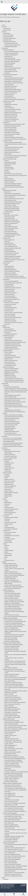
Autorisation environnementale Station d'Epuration (14, 77)
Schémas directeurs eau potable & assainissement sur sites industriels (16, 407)
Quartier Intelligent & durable (8, 441)
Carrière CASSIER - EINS (9, 591)
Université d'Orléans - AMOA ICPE (11, 839)
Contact (3, 877)
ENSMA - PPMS (8, 768)
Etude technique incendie (9, 218)
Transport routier (8, 471)
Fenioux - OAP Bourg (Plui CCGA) (11, 801)
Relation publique (6, 327)
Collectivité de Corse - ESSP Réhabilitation (13, 766)
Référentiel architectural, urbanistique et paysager (14, 381)
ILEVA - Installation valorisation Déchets (12, 606)
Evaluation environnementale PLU (11, 54)
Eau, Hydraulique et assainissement (10, 74)
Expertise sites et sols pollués (10, 120)
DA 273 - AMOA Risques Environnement (12, 819)
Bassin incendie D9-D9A (9, 229)
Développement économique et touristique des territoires (15, 342)
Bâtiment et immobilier (7, 472)
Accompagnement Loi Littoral (10, 365)
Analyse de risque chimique (10, 314)
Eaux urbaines (7, 537)
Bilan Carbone (7, 172)
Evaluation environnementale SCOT (11, 53)
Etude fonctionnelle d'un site (10, 419)
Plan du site (12, 884)
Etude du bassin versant (9, 94)
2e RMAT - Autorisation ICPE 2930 (11, 565)
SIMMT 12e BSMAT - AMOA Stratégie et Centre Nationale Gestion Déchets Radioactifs (16, 870)
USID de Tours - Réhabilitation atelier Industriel (13, 875)
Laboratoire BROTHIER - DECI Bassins (12, 826)
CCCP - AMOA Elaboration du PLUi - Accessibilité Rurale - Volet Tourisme (16, 790)
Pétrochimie (7, 545)
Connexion (24, 884)
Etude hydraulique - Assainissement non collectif (14, 82)
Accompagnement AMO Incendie (11, 226)
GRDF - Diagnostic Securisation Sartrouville (13, 857)
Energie (4, 499)
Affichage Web (23, 885)
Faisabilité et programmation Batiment (12, 418)
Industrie (5, 543)
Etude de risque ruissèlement (10, 272)
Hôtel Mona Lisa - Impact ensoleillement (12, 603)
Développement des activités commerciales (13, 345)
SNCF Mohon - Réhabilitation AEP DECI (12, 837)
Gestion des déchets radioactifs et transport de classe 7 (15, 195)
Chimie (6, 547)
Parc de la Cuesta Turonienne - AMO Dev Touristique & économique (15, 830)
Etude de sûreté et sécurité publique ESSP (13, 287)
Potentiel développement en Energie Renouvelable (14, 186)
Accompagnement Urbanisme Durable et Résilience (13, 443)
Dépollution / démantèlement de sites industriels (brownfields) (16, 390)
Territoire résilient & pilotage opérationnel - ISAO (12, 439)
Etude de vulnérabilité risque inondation (12, 271)
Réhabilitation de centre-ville (10, 375)
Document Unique (8, 305)
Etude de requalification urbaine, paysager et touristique (15, 398)
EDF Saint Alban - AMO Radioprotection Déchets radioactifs (16, 690)
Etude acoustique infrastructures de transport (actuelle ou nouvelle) (15, 145)
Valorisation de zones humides (10, 376)
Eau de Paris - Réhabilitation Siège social (12, 854)
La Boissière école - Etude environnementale (13, 608)
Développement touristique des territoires (12, 343)
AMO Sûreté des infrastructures (11, 292)
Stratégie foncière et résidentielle (11, 347)
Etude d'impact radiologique (10, 63)
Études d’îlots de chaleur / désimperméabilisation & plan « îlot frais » (16, 392)
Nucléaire (6, 500)
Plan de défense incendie (9, 236)
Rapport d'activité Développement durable (12, 185)
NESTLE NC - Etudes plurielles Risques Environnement (15, 702)
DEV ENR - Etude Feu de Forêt (11, 735)
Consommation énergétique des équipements (13, 183)
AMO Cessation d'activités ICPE (11, 114)
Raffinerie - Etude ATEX (9, 705)
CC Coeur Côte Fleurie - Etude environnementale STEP (15, 621)
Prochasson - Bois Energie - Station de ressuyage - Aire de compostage (16, 833)
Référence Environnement (8, 590)
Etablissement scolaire (9, 484)
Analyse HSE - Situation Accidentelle (12, 302)
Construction (7, 474)
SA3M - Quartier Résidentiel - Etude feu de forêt (14, 748)
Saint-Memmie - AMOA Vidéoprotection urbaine (13, 776)
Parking (6, 497)
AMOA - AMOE (5, 383)
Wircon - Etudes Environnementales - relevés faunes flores (16, 616)
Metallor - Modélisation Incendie (11, 745)
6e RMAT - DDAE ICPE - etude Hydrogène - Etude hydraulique (14, 569)
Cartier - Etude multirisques (10, 680)
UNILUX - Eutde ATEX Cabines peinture (12, 715)
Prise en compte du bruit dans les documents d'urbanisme (16, 155)
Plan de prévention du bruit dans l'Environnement (14, 147)
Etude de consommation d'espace (11, 360)
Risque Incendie (6, 213)
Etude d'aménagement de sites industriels (12, 395)
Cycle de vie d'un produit (9, 168)
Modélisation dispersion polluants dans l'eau (13, 89)
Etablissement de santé (9, 482)
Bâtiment (5, 413)
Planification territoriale (7, 350)
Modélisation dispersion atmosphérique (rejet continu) (15, 124)
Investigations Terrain (7, 39)
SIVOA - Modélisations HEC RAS (11, 639)
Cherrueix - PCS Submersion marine (11, 763)
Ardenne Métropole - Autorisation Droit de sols (13, 786)
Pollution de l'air (6, 122)
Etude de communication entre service (12, 421)
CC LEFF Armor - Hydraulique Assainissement (13, 623)
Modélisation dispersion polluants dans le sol (13, 112)
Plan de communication (9, 329)
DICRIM (6, 264)
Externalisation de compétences (9, 41)
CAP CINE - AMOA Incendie (10, 732)
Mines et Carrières (8, 553)
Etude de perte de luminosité (10, 180)
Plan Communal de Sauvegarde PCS (12, 281)
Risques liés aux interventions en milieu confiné (14, 322)
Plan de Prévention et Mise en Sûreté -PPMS (13, 282)
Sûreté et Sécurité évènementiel (11, 297)
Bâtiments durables (8, 495)
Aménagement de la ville (9, 467)
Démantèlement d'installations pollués (12, 431)
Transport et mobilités (7, 459)
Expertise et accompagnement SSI (11, 223)
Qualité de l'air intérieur (9, 135)
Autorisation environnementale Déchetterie (13, 109)
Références (4, 561)
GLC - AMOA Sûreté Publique (10, 770)
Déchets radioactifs (8, 502)
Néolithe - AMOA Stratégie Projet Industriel (13, 864)
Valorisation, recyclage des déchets (11, 509)
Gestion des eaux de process (10, 87)
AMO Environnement (9, 66)
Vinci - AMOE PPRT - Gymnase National (12, 717)
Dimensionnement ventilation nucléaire (12, 132)
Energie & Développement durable (9, 158)
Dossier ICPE (7, 241)
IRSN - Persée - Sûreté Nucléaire (11, 695)
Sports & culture (8, 489)
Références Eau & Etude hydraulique (10, 618)
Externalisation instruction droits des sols (12, 44)
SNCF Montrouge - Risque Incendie (11, 755)
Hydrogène (7, 505)
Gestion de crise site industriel (10, 254)
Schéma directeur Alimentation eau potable (13, 91)
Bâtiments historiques (9, 490)
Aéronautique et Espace (9, 462)
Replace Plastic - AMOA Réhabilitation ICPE (13, 581)
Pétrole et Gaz (7, 504)
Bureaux (6, 477)
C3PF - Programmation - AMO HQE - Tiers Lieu (14, 849)
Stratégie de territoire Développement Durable (13, 340)
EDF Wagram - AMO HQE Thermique (12, 647)
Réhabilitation (7, 476)
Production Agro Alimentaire (10, 454)
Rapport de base (8, 102)
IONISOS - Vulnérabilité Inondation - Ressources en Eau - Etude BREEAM (16, 632)
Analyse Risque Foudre (9, 266)
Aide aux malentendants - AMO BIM (11, 157)
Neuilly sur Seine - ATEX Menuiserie (11, 700)
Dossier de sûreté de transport (10, 200)
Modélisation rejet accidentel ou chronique (13, 125)
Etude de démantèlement (9, 107)
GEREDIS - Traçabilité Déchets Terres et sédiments (14, 601)
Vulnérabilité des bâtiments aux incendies (12, 234)
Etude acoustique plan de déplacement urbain (13, 142)
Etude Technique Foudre (9, 267)
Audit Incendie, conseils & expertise (11, 215)
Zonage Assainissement (9, 84)
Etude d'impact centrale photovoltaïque (12, 61)
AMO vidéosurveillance (9, 284)
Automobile (7, 461)
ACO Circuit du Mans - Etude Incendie (12, 720)
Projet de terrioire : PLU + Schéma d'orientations (12, 438)
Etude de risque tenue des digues (11, 274)
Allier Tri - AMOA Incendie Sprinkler (11, 723)
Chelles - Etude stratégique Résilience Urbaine (13, 818)
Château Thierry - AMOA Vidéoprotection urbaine (14, 761)
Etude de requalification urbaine (11, 396)
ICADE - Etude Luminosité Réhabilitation (12, 859)
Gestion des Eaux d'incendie (10, 97)
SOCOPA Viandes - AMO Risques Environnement (14, 586)
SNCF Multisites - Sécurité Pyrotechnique (12, 712)
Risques (3, 188)
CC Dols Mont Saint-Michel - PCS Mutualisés (13, 760)
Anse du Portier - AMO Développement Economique (14, 814)
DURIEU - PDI (7, 737)
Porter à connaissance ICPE (10, 244)
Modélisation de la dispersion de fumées (12, 221)
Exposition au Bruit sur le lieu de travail (12, 152)
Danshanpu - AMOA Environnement (11, 598)
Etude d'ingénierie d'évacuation (10, 231)
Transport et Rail (8, 464)
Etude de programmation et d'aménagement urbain (14, 380)
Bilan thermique (8, 165)
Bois (5, 558)
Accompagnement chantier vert (10, 433)
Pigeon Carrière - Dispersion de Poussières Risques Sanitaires (14, 612)
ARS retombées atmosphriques (10, 130)
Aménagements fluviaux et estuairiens (12, 535)
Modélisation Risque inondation (10, 269)
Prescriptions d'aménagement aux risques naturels (14, 276)
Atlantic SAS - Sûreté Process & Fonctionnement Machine (16, 677)
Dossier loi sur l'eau (8, 76)
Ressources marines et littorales (11, 457)
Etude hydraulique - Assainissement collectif (13, 81)
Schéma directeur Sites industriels (11, 424)
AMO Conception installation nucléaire (12, 208)
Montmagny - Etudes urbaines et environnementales (14, 806)
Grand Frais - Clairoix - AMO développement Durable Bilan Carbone (16, 655)
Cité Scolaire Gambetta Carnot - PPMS (12, 765)
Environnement (5, 48)
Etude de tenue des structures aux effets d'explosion (15, 259)
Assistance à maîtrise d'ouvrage (9, 38)
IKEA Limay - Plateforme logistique (11, 824)
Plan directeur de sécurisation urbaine (12, 386)
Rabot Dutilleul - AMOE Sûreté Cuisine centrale (13, 773)
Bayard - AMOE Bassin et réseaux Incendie (13, 816)
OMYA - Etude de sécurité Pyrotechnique (12, 704)
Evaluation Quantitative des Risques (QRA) (13, 248)
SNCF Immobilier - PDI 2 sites (10, 753)
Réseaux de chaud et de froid (10, 512)
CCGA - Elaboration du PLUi (10, 793)
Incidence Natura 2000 (9, 64)
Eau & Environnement (9, 96)
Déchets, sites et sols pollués (9, 101)
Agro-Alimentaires (6, 449)
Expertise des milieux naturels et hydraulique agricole (15, 99)
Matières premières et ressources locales (12, 451)
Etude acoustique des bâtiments (11, 150)
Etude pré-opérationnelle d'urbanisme (12, 368)
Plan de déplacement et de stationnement (12, 357)
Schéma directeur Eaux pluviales (11, 86)
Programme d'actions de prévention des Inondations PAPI (15, 277)
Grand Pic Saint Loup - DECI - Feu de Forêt (13, 740)
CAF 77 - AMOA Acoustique (10, 852)
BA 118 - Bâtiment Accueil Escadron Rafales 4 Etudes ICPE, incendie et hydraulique (16, 845)
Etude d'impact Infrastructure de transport (12, 59)
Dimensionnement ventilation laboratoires (12, 134)
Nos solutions (4, 436)
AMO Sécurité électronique (10, 289)
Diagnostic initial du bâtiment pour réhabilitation (13, 414)
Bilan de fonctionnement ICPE (10, 69)
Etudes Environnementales (8, 49)
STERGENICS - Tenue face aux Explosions (13, 874)
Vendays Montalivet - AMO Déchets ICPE (12, 588)
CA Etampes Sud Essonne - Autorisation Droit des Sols (15, 788)
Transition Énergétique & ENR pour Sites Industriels (13, 446)
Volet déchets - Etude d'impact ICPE (11, 119)
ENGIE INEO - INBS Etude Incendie (11, 738)
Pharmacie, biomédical (9, 550)
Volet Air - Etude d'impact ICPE (10, 129)
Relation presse (8, 332)
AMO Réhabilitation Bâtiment (10, 428)
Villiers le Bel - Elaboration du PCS (11, 781)
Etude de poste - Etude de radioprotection (12, 193)
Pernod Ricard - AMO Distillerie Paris (12, 580)
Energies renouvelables (9, 507)
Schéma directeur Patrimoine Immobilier (12, 423)
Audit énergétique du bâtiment (10, 163)
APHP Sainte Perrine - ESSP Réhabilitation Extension (15, 758)
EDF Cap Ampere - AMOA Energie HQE (12, 646)
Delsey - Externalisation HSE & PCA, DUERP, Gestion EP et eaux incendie (16, 688)
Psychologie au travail (9, 310)
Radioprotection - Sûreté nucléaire (9, 190)
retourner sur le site (15, 17)
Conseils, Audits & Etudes (8, 34)
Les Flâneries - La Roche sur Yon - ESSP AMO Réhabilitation (16, 771)
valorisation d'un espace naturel (11, 370)
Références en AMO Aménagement (10, 813)
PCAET (6, 177)
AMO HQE (7, 170)
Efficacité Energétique (9, 510)
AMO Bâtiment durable (9, 429)
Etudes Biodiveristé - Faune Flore (11, 71)
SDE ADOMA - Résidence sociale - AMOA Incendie (14, 836)
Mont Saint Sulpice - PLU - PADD (11, 804)
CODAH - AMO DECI (9, 733)
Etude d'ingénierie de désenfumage (11, 233)
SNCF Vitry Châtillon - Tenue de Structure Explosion (14, 872)
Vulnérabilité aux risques (9, 286)
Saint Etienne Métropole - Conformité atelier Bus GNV (15, 661)
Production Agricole (8, 452)
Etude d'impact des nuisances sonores (12, 148)
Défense (6, 557)
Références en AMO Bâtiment (9, 842)
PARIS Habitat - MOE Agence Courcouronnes (13, 867)
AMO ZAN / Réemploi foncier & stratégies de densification (16, 388)
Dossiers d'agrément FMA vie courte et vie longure (14, 198)
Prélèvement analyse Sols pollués (11, 115)
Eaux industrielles (8, 540)
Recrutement (5, 879)
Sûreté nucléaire (8, 191)
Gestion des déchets (9, 514)
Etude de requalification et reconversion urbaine (14, 378)
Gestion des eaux (6, 530)
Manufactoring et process (9, 560)
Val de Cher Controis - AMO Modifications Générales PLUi (16, 811)
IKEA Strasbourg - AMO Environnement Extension (14, 604)
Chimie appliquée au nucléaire (10, 205)
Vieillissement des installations (10, 320)
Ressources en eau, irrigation (10, 532)
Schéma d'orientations (9, 337)
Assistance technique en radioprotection (12, 210)
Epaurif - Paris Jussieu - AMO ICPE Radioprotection (14, 575)
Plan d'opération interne (9, 249)
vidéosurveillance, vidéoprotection (11, 528)
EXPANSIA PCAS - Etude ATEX (11, 692)
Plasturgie (6, 548)
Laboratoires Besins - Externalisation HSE (13, 697)
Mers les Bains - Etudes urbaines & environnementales (15, 803)
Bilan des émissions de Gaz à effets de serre (13, 173)
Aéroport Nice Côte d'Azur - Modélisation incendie (14, 722)
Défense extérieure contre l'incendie (11, 228)
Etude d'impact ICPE (9, 56)
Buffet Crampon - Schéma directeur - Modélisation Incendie (16, 728)
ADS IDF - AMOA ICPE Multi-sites (11, 571)
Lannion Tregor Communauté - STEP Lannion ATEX (14, 634)
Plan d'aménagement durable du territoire (12, 400)
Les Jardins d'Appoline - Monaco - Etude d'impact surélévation (14, 658)
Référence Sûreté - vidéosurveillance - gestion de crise (13, 756)
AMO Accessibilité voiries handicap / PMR (13, 403)
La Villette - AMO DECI (9, 743)
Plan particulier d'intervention (10, 251)
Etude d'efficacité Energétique (10, 162)
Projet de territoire (8, 338)
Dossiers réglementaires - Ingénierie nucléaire (13, 201)
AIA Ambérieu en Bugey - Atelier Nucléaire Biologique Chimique (15, 672)
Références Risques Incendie (9, 718)
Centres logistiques (8, 494)
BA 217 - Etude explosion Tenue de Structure (13, 727)
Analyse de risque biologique (10, 315)
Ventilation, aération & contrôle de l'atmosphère (13, 312)
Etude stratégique (6, 33)
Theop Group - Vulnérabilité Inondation (12, 641)
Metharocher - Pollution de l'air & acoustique (13, 609)
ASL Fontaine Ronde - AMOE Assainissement (13, 619)
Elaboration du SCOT (9, 358)
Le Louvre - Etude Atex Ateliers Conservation (13, 699)
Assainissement (8, 533)
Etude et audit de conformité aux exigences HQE (14, 416)
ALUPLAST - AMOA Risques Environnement (13, 573)
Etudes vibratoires (8, 153)
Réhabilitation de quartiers (9, 373)
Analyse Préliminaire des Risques (11, 246)
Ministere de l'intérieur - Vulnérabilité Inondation (13, 636)
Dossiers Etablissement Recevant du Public (13, 434)
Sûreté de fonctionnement (9, 294)
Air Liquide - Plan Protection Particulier (12, 674)
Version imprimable (6, 884)
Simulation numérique (9, 211)
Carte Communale (8, 353)
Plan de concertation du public (10, 330)
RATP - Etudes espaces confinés (11, 707)
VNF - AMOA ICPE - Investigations (11, 841)
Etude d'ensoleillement (9, 178)
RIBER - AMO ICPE (8, 583)
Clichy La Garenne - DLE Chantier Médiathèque (14, 626)
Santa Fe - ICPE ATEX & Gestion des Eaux (13, 585)
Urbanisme (4, 325)
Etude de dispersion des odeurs (11, 127)
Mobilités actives (8, 469)
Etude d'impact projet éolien (10, 58)
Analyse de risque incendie (10, 216)
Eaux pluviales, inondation (10, 538)
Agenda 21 (7, 160)
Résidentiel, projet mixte (9, 479)
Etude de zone (7, 72)
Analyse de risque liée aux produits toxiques (13, 317)
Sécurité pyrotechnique (9, 261)
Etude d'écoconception (9, 167)
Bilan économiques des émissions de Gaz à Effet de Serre (16, 175)
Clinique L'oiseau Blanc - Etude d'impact (12, 596)
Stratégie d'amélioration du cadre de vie (12, 348)
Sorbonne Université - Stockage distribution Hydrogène (15, 662)
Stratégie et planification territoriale (11, 517)
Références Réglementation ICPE (9, 563)
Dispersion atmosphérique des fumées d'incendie (14, 137)
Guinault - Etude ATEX (9, 694)
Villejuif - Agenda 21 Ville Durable (11, 667)
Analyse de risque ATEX (9, 309)
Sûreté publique (6, 279)
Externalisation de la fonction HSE (11, 43)
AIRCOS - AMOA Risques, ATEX (11, 675)
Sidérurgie (6, 552)
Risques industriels (7, 238)
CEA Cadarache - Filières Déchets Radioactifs (13, 682)
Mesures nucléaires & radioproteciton (12, 206)
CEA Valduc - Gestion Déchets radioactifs (12, 593)
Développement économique (8, 335)
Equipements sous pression (10, 319)
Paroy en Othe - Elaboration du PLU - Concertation (14, 809)
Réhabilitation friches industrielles (11, 104)
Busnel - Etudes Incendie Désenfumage (12, 730)
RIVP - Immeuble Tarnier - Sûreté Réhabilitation (14, 775)
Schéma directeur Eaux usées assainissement (13, 79)
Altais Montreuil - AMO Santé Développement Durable (15, 847)
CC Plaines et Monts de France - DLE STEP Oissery (15, 624)
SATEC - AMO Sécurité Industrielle (11, 710)
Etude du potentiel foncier (9, 362)
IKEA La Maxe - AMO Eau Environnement (13, 629)
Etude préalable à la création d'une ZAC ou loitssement (15, 401)
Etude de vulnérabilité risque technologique (13, 256)
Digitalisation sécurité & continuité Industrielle (12, 444)
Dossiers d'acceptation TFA (10, 196)
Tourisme (6, 525)
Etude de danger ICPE (9, 243)
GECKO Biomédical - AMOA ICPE (11, 576)
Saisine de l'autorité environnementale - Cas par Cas (14, 51)
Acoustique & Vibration (7, 140)
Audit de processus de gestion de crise (12, 299)
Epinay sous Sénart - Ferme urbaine (11, 649)
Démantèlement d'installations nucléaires (12, 203)
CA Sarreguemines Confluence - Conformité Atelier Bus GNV (16, 851)
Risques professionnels (7, 300)
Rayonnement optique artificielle (11, 307)
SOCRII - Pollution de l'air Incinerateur (12, 614)
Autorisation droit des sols (10, 527)
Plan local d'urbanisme (9, 352)
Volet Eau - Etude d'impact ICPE (11, 92)
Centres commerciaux (9, 487)
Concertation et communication (10, 522)
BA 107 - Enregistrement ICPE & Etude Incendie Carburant (16, 725)
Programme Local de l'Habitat (10, 355)
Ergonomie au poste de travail (10, 304)
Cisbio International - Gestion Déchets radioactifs (14, 685)
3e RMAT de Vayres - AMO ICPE (11, 566)
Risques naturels (6, 262)
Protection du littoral (8, 542)
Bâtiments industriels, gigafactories (11, 492)
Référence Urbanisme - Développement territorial (12, 783)
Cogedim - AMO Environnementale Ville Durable (14, 644)
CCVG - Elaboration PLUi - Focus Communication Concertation (14, 797)
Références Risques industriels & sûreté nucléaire (12, 669)
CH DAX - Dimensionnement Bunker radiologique (14, 684)
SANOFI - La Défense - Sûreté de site (12, 778)
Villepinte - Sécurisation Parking (11, 780)
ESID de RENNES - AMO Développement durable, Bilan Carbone (15, 652)
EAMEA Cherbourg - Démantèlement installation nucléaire (15, 821)
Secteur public (6, 515)
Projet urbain (7, 520)
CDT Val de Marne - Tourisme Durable (12, 799)
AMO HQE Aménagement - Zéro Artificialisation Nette (15, 411)
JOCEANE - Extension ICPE (10, 578)
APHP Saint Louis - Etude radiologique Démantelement (15, 679)
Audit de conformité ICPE (9, 239)
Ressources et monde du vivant (11, 456)
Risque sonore (7, 324)
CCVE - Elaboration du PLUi (10, 794)
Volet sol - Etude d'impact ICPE (11, 117)
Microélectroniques (8, 555)
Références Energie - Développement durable (12, 642)
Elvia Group (4, 26)
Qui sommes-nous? (7, 28)
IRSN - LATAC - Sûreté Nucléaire (11, 862)
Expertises (4, 31)
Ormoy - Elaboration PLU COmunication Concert (14, 808)
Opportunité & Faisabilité (8, 36)
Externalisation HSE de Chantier (11, 46)
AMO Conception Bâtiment (10, 426)
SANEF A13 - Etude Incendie (10, 750)
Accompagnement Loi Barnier (10, 363)
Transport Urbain (8, 466)
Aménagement (6, 385)
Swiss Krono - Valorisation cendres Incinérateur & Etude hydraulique (15, 665)
